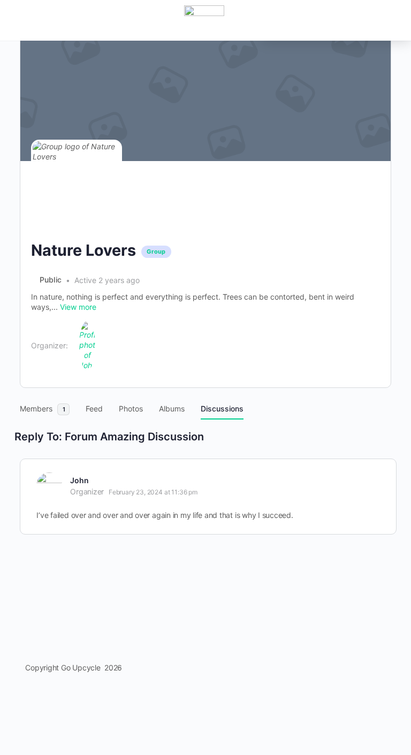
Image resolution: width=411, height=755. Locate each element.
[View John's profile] (49, 485)
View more (78, 306)
